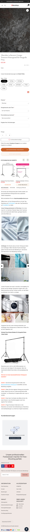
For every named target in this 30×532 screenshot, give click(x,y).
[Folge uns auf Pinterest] (9, 466)
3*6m (3, 88)
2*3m (10, 84)
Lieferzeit (18, 491)
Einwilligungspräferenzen (6, 513)
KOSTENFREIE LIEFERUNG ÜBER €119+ (15, 1)
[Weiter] (27, 50)
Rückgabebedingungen (21, 494)
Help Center (21, 504)
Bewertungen (4, 491)
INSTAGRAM (12, 203)
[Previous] (23, 159)
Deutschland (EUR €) (6, 521)
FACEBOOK (6, 205)
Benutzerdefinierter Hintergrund (9, 384)
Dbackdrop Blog (4, 510)
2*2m (3, 84)
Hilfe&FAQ (18, 486)
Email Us (20, 507)
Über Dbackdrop (4, 486)
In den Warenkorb (22, 184)
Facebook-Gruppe (5, 494)
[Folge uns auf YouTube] (12, 466)
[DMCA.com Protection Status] (18, 530)
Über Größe (18, 489)
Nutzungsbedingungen (6, 507)
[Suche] (5, 5)
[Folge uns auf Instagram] (6, 466)
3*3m (26, 84)
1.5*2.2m (19, 81)
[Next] (27, 159)
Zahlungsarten (4, 502)
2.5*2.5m (18, 84)
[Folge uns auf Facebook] (2, 466)
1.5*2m (11, 81)
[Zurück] (2, 50)
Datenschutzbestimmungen (7, 504)
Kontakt (3, 489)
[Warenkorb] (27, 5)
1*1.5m (4, 81)
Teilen (2, 68)
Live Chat (21, 505)
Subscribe (25, 474)
